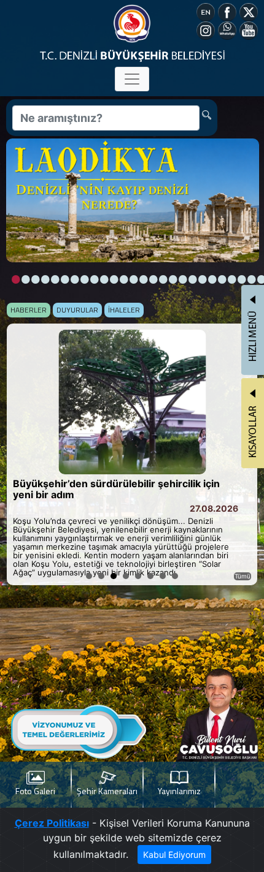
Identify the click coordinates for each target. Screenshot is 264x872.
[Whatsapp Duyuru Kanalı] (227, 29)
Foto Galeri (35, 790)
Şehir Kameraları (107, 790)
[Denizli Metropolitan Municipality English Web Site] (205, 11)
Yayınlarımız (179, 790)
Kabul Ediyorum (174, 854)
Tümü (242, 576)
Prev (23, 454)
